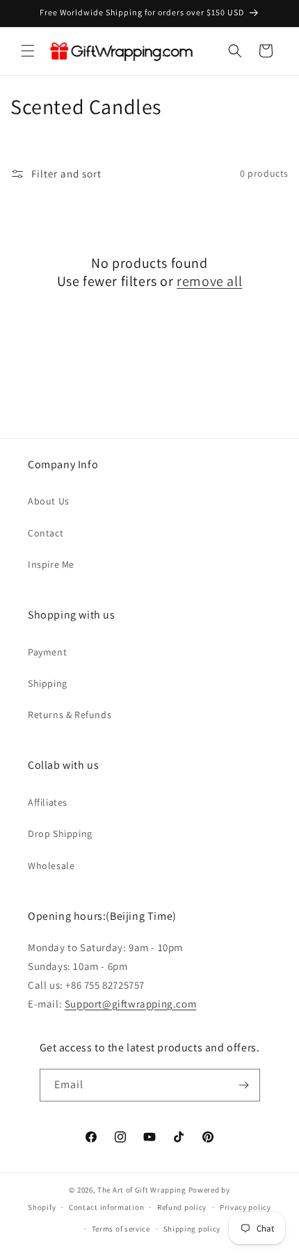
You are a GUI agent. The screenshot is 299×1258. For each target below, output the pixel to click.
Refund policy (182, 1207)
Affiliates (47, 802)
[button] (28, 50)
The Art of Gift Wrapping (141, 1190)
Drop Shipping (60, 833)
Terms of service (121, 1229)
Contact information (106, 1207)
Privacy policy (245, 1207)
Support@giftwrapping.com (130, 1003)
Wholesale (51, 865)
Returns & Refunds (69, 714)
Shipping (47, 683)
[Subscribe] (244, 1085)
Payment (47, 652)
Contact (45, 533)
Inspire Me (51, 564)
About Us (49, 501)
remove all (209, 281)
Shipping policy (192, 1229)
